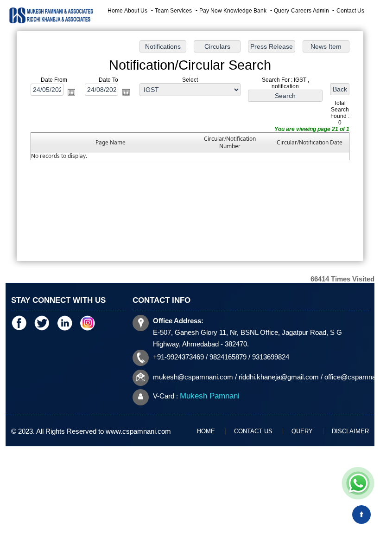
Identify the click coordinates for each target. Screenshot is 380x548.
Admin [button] (321, 10)
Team (162, 10)
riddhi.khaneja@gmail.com (279, 377)
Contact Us (350, 10)
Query (281, 10)
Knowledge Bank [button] (245, 10)
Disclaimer (350, 431)
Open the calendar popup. (71, 91)
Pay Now (210, 10)
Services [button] (181, 10)
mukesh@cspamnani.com (193, 377)
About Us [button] (136, 10)
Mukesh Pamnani (210, 395)
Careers (301, 10)
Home (115, 10)
